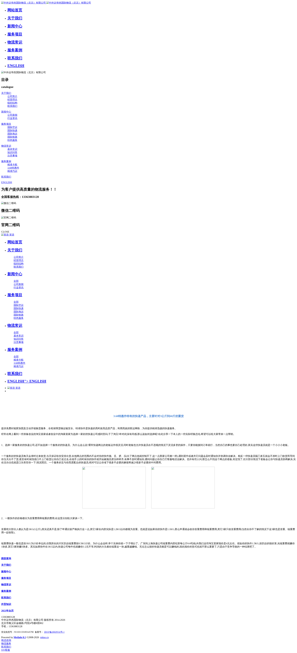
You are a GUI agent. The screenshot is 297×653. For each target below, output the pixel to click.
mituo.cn (44, 637)
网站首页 (14, 242)
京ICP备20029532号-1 (54, 632)
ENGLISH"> (26, 381)
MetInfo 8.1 (20, 637)
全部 (16, 281)
